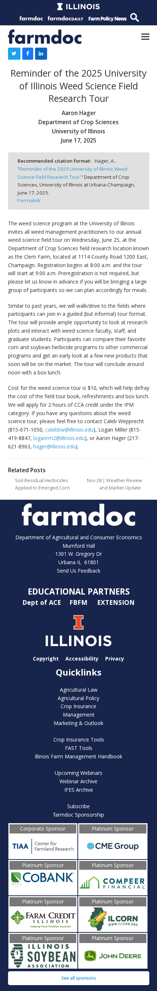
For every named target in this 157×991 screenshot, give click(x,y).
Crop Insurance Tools (78, 739)
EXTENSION (116, 602)
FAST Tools (78, 747)
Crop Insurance (78, 706)
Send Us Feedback (78, 570)
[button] (145, 36)
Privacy (114, 658)
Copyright (46, 658)
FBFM (79, 602)
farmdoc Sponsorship (78, 814)
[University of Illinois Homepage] (78, 630)
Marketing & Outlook (78, 723)
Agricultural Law (78, 689)
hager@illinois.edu (54, 446)
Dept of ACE (42, 602)
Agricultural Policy (78, 698)
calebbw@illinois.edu (69, 429)
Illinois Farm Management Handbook (78, 756)
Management (79, 714)
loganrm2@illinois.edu (59, 438)
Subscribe (78, 806)
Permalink (29, 200)
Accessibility (82, 658)
